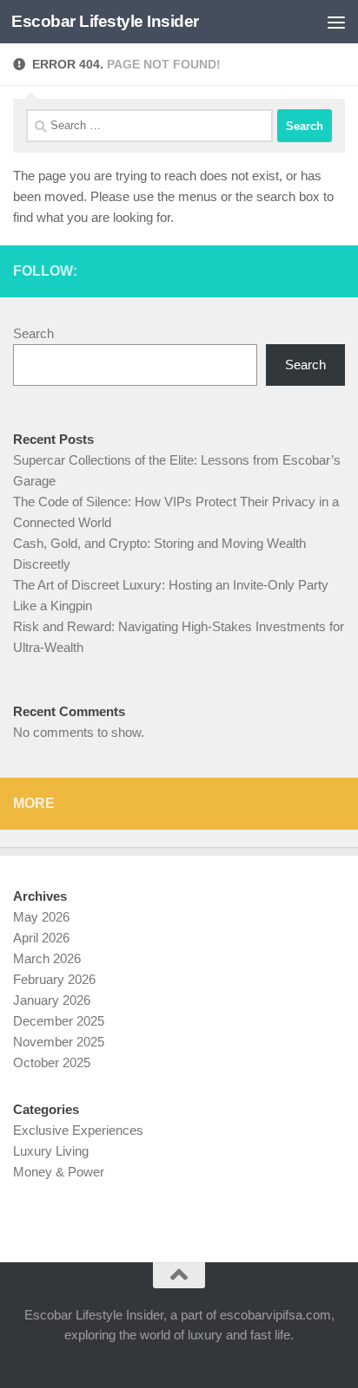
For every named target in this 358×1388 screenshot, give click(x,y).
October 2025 (51, 1062)
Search (33, 333)
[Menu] (336, 21)
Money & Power (58, 1171)
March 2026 (47, 958)
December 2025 (58, 1020)
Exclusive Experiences (78, 1130)
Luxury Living (51, 1151)
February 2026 (54, 979)
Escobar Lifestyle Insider (105, 21)
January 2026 (51, 1000)
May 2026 (41, 916)
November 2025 (58, 1041)
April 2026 (41, 937)
